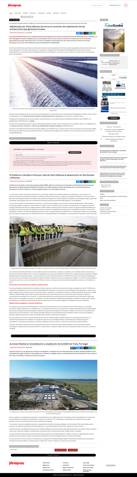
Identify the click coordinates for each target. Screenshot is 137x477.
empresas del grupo (85, 162)
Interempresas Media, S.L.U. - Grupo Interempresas (71, 475)
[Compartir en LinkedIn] (90, 33)
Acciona (11, 351)
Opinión (25, 13)
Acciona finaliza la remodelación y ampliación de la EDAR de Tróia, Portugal (113, 151)
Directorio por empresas (108, 200)
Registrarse (46, 465)
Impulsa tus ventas (105, 210)
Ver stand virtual (73, 450)
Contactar (66, 463)
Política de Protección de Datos (37, 160)
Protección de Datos (88, 465)
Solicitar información (61, 450)
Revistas (63, 13)
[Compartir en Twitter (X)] (86, 33)
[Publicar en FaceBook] (82, 33)
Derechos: (26, 164)
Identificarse (46, 463)
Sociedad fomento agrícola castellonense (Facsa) (39, 116)
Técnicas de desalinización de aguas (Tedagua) (46, 126)
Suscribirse (114, 118)
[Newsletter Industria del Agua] (114, 93)
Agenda (49, 13)
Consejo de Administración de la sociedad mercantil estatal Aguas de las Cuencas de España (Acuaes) (42, 36)
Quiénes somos (67, 470)
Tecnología (41, 13)
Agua (10, 13)
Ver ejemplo (40, 149)
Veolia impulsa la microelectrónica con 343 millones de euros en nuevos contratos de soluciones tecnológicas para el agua (112, 174)
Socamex (59, 116)
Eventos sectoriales (105, 213)
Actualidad (18, 13)
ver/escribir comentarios (53, 336)
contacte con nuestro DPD (78, 164)
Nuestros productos (68, 467)
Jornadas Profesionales (106, 208)
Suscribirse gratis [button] (115, 5)
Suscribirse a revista (48, 470)
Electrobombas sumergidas (114, 63)
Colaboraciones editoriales (87, 470)
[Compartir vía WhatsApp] (94, 33)
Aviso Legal (26, 160)
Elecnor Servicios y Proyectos (21, 126)
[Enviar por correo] (78, 33)
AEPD (47, 165)
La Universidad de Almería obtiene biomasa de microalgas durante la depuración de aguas (113, 167)
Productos (32, 13)
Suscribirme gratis (75, 152)
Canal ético (66, 465)
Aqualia (32, 121)
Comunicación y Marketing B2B (108, 211)
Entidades (56, 13)
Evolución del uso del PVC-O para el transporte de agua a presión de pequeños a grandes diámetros (113, 159)
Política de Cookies (88, 467)
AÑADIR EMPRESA (111, 465)
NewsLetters (46, 467)
